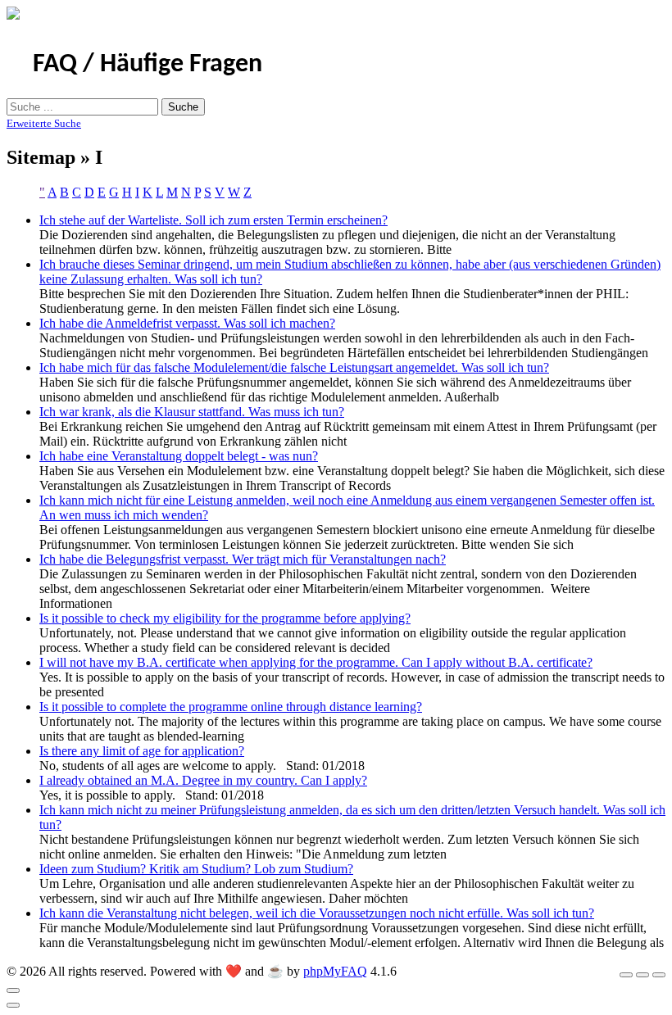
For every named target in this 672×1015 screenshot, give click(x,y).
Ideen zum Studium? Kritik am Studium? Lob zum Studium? (196, 869)
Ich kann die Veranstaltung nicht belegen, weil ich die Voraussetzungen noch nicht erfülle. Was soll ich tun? (316, 913)
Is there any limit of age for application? (141, 751)
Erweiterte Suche (44, 123)
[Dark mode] (642, 974)
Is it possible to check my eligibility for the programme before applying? (225, 618)
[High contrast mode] (658, 974)
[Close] (13, 990)
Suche (183, 107)
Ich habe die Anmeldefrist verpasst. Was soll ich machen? (187, 323)
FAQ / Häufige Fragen (147, 65)
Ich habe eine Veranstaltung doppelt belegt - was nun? (178, 456)
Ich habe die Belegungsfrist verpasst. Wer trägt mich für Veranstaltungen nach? (242, 559)
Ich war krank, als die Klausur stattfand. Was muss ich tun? (191, 412)
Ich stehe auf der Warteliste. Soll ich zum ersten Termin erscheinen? (213, 220)
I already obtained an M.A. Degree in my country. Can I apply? (203, 780)
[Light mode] (626, 974)
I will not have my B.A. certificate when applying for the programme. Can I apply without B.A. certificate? (316, 662)
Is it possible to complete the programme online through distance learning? (230, 707)
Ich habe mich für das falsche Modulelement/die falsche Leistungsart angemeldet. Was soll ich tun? (294, 367)
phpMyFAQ (335, 971)
